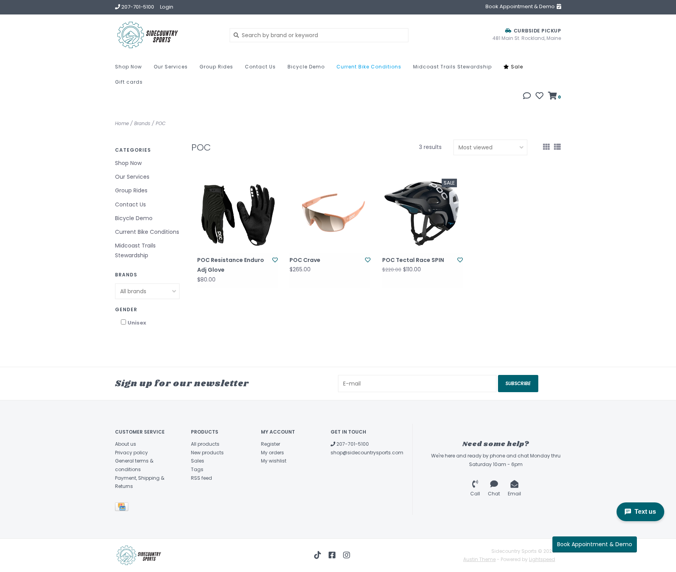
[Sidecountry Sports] (166, 35)
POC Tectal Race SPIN (413, 260)
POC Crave (304, 260)
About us (125, 444)
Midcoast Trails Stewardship (452, 66)
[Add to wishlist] (275, 260)
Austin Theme (479, 559)
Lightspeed (542, 559)
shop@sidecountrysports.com (367, 452)
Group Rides (216, 66)
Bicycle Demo (306, 66)
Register (270, 444)
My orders (272, 452)
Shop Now (128, 66)
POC (160, 123)
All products (205, 444)
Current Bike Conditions (368, 66)
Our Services (171, 66)
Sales (197, 460)
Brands (142, 123)
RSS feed (201, 478)
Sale (516, 66)
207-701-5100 (352, 444)
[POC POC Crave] (329, 213)
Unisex (137, 322)
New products (207, 452)
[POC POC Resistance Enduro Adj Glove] (237, 213)
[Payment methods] (123, 508)
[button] (527, 96)
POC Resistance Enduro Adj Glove (230, 265)
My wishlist (273, 460)
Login (166, 7)
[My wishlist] (539, 96)
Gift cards (129, 82)
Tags (197, 469)
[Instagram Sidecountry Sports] (346, 555)
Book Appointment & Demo (594, 544)
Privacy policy (131, 452)
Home (122, 123)
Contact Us (260, 66)
